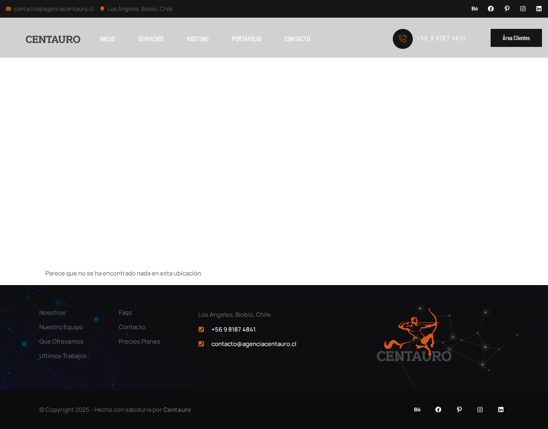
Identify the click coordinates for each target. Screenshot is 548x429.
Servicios (151, 38)
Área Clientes (516, 37)
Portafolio (246, 38)
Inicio (107, 38)
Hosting (198, 38)
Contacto (297, 38)
